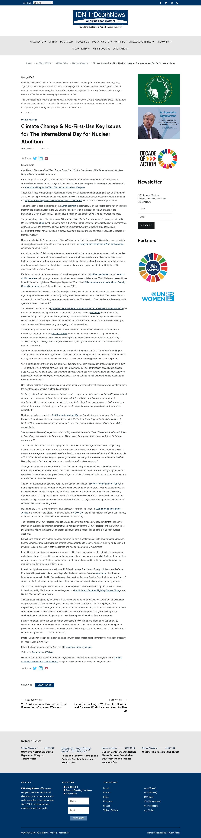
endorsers (95, 312)
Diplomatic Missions (149, 195)
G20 (86, 86)
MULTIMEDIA (66, 41)
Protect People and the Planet (104, 484)
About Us (27, 3)
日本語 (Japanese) (152, 801)
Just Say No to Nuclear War (65, 415)
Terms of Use (153, 833)
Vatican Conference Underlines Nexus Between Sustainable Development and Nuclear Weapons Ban (119, 757)
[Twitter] (166, 2)
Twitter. (49, 652)
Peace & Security (78, 750)
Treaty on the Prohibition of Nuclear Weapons (101, 244)
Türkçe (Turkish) (110, 810)
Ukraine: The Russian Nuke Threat (160, 752)
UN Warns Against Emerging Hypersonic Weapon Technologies (37, 755)
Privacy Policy (174, 833)
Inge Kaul (29, 77)
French (106, 788)
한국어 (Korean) (151, 806)
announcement (68, 206)
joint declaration (59, 333)
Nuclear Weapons (29, 120)
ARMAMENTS (36, 41)
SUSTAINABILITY (100, 41)
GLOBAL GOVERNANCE (140, 41)
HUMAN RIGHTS (80, 48)
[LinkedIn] (172, 2)
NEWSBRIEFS (82, 41)
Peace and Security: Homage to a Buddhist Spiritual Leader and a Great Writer (80, 759)
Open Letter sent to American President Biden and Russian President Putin (86, 308)
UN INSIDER (120, 41)
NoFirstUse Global (99, 274)
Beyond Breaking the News (153, 198)
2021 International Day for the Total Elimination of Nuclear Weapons (44, 704)
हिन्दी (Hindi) (149, 797)
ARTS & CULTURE (101, 48)
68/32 (42, 223)
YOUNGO (78, 513)
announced (101, 573)
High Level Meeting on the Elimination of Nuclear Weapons (53, 200)
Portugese (108, 801)
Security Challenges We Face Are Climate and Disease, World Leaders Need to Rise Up (100, 705)
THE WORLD (163, 41)
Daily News (145, 202)
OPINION (53, 41)
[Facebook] (160, 2)
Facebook (37, 652)
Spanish (106, 806)
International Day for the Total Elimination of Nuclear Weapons (55, 187)
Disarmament (67, 748)
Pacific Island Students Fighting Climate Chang (97, 590)
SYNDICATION (120, 48)
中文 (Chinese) (150, 792)
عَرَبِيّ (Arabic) (150, 788)
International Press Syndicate (77, 647)
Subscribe (146, 225)
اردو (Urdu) (148, 810)
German (106, 792)
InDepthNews (26, 148)
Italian (106, 797)
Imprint (163, 833)
